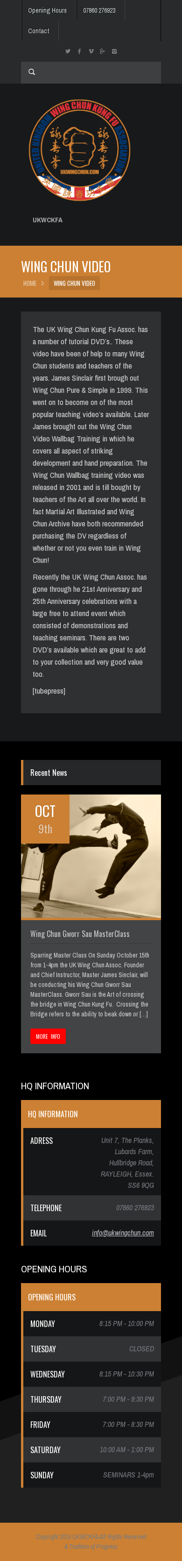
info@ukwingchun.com (123, 1233)
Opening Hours (47, 10)
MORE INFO (48, 1036)
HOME (29, 283)
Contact (38, 31)
